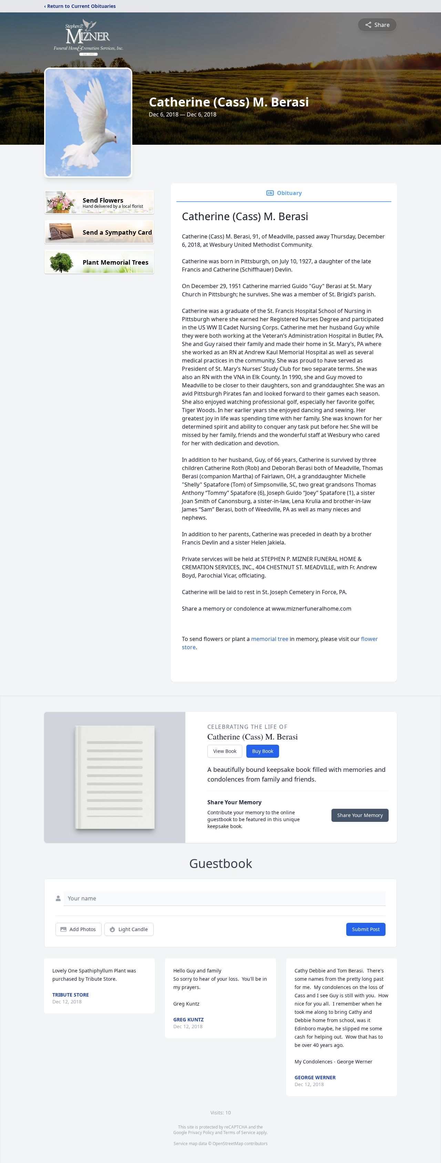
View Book (224, 751)
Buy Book (262, 751)
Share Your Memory (360, 815)
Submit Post (366, 929)
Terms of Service (239, 1132)
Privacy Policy (201, 1132)
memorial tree (269, 639)
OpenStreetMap (228, 1143)
